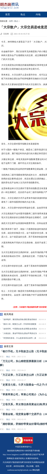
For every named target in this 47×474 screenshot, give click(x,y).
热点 (22, 14)
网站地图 (36, 470)
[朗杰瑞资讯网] (9, 9)
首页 (7, 14)
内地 (38, 14)
